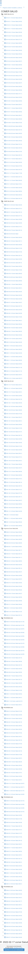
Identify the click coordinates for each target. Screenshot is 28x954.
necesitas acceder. (18, 947)
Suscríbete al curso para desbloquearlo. (14, 949)
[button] (1, 1)
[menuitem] (1, 3)
